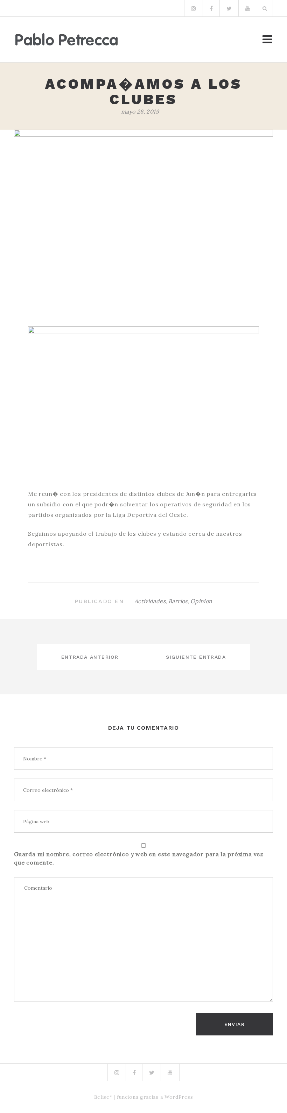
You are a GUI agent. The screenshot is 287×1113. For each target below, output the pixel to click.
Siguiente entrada (196, 657)
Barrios (178, 601)
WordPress (178, 1097)
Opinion (201, 601)
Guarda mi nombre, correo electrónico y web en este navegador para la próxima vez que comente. (139, 858)
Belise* (103, 1097)
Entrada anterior (89, 657)
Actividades (150, 601)
